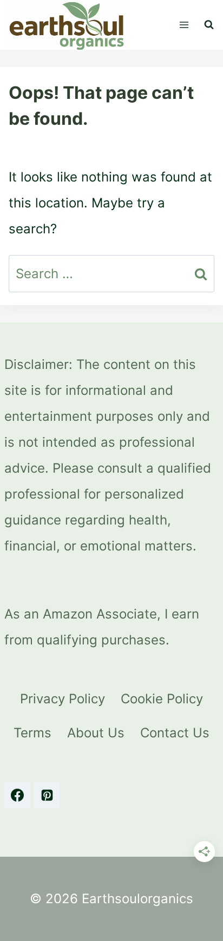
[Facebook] (17, 795)
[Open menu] (184, 24)
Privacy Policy (62, 699)
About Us (95, 733)
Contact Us (174, 733)
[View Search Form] (209, 25)
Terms (32, 733)
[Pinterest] (47, 795)
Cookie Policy (162, 699)
